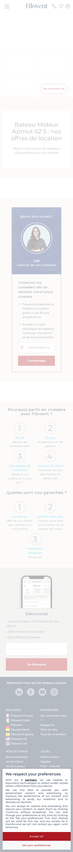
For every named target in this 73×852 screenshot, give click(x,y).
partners (31, 779)
